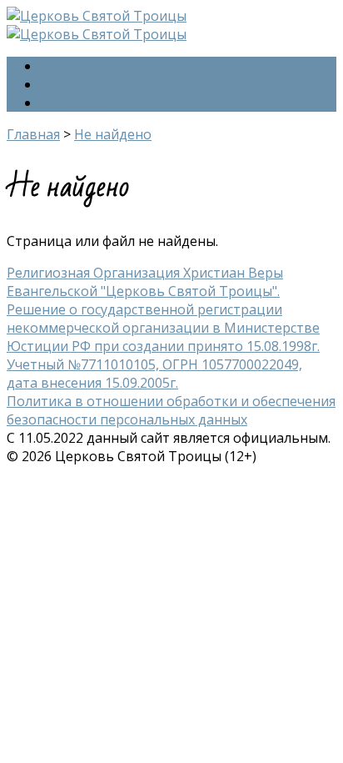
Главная (66, 66)
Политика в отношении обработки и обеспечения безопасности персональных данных (171, 410)
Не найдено (113, 134)
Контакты (72, 102)
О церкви (71, 84)
